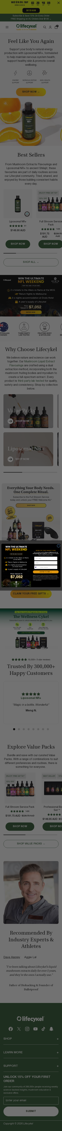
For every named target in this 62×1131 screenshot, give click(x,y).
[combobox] (36, 567)
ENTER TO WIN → (46, 571)
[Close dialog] (58, 545)
